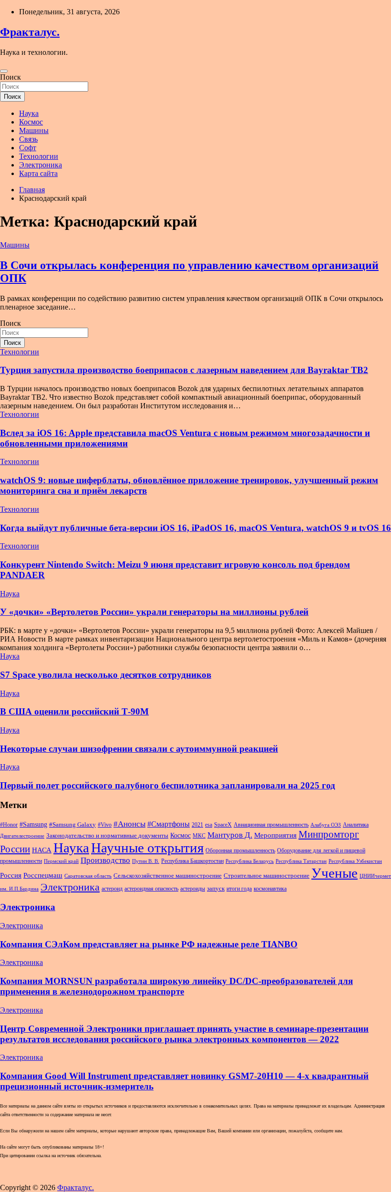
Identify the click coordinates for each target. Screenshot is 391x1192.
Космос (31, 122)
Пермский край (61, 861)
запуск (216, 888)
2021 (197, 824)
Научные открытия (147, 847)
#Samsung (33, 824)
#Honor (9, 824)
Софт (27, 148)
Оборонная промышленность (240, 850)
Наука (29, 113)
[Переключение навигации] (4, 71)
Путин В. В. (145, 861)
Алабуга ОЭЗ (325, 825)
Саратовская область (88, 876)
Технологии (38, 156)
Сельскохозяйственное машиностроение (167, 875)
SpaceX (223, 824)
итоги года (239, 888)
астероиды (192, 888)
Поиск (10, 77)
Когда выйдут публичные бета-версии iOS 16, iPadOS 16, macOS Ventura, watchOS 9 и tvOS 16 (195, 528)
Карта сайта (38, 173)
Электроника (40, 165)
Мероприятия (275, 835)
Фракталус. (30, 32)
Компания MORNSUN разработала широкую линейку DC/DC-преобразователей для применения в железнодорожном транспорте (176, 986)
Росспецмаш (42, 875)
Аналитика (356, 824)
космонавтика (270, 888)
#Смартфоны (168, 824)
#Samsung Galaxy (72, 824)
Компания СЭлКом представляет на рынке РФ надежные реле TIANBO (149, 944)
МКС (199, 835)
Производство (105, 860)
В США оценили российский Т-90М (74, 711)
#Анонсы (129, 824)
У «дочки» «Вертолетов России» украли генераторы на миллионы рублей (154, 612)
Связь (28, 139)
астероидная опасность (151, 888)
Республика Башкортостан (192, 861)
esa (208, 824)
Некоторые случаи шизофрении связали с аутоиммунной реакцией (139, 749)
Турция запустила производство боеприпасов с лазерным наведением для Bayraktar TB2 (184, 370)
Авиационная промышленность (271, 824)
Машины (34, 130)
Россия (10, 875)
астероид (112, 888)
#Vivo (105, 824)
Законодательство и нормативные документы (107, 835)
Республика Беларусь (250, 861)
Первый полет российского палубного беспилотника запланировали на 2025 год (167, 785)
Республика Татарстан (301, 861)
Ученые (334, 873)
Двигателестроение (22, 836)
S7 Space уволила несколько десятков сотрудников (105, 675)
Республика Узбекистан (355, 861)
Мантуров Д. (229, 835)
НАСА (41, 850)
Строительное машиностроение (266, 875)
